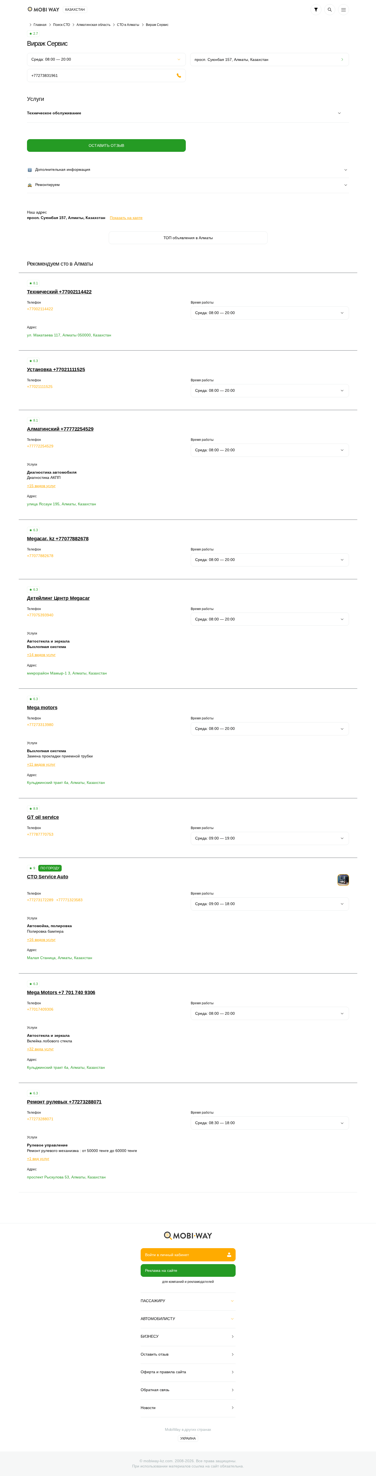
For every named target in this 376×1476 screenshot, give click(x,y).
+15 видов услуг (41, 486)
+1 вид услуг (38, 1158)
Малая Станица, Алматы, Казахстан (59, 958)
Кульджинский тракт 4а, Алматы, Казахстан (66, 782)
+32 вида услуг (40, 1049)
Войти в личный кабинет (167, 1255)
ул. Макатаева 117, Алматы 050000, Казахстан (69, 335)
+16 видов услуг (41, 939)
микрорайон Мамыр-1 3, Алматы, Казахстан (67, 673)
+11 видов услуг (41, 764)
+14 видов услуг (41, 654)
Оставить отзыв (106, 145)
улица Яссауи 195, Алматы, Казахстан (61, 504)
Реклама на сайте (161, 1270)
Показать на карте (126, 217)
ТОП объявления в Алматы (188, 238)
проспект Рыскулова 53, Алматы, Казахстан (66, 1177)
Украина (188, 1438)
